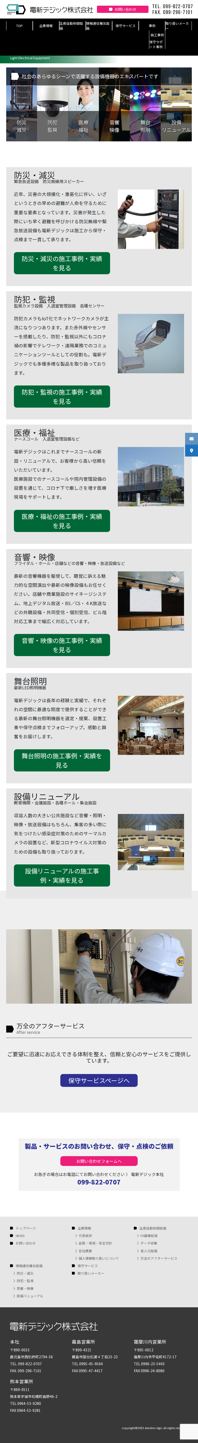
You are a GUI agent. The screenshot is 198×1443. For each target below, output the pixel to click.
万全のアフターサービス (159, 1258)
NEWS (20, 1235)
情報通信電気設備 (98, 25)
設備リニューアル (30, 1295)
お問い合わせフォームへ (99, 1161)
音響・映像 (25, 1288)
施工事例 (157, 34)
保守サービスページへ (99, 1080)
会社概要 (85, 1250)
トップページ (26, 1228)
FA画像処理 (149, 1235)
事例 (152, 25)
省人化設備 (149, 1250)
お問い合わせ (125, 9)
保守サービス (126, 25)
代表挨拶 (85, 1235)
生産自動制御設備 (71, 25)
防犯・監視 (25, 1280)
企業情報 (46, 25)
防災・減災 (25, 1273)
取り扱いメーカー (177, 25)
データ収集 (149, 1243)
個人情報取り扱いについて (99, 1258)
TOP (19, 25)
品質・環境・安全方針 (95, 1243)
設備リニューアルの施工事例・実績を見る (62, 875)
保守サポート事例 (156, 44)
